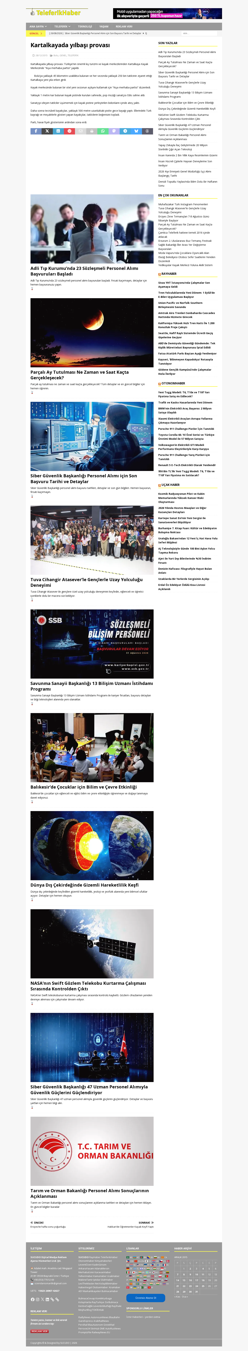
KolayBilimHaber (108, 1283)
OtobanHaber (100, 1287)
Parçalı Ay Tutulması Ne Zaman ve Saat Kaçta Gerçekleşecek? (80, 375)
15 (184, 1280)
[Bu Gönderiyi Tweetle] (47, 131)
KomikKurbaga (103, 1298)
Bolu (56, 55)
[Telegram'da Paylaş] (125, 131)
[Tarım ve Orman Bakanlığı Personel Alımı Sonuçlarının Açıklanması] (92, 1151)
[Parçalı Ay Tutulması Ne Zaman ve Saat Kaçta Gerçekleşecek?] (92, 332)
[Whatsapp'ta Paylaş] (102, 131)
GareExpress (85, 1321)
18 (203, 1280)
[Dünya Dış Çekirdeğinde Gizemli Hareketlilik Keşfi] (92, 845)
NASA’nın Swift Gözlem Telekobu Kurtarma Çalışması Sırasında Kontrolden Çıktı (88, 986)
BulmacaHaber (110, 1291)
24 (196, 1286)
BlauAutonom (95, 1324)
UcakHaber (113, 1276)
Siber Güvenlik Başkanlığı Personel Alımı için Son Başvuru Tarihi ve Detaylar (84, 478)
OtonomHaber (173, 383)
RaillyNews (84, 1317)
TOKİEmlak (98, 1309)
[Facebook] (33, 1299)
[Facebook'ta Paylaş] (36, 131)
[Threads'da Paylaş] (147, 131)
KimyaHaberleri (103, 1260)
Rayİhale (116, 1306)
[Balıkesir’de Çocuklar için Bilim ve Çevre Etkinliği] (92, 747)
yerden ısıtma (152, 1317)
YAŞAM (103, 26)
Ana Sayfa (37, 26)
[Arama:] (199, 33)
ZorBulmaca (111, 1302)
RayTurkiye (98, 1302)
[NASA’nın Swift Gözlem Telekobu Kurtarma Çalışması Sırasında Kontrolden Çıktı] (92, 943)
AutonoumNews (100, 1317)
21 (177, 1286)
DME (102, 1328)
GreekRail (108, 1324)
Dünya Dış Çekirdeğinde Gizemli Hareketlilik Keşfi (85, 885)
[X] (42, 1299)
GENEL (63, 55)
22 (184, 1286)
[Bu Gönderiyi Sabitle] (69, 131)
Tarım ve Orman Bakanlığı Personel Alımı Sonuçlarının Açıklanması (90, 1193)
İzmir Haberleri (134, 1317)
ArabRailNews (101, 1321)
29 (184, 1291)
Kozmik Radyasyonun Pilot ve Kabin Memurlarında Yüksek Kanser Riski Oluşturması (181, 498)
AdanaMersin (101, 1268)
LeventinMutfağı (102, 1306)
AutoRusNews (113, 1328)
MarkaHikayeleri (92, 1291)
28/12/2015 (42, 55)
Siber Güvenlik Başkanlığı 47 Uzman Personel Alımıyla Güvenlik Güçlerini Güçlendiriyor (89, 1089)
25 (203, 1286)
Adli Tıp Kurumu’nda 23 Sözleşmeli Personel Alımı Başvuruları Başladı (84, 271)
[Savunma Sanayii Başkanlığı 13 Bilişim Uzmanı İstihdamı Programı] (92, 644)
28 (177, 1291)
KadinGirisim (99, 1264)
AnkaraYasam (86, 1268)
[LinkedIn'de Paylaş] (58, 131)
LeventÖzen (85, 1264)
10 (196, 1274)
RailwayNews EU (101, 1332)
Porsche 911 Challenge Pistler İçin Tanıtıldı (186, 428)
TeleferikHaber (109, 1257)
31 (196, 1291)
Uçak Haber (171, 485)
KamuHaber (100, 1276)
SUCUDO (83, 1257)
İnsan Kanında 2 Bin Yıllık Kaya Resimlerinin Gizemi (187, 155)
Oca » (185, 1296)
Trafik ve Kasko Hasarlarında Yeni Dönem (185, 402)
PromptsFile (84, 1332)
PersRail (83, 1324)
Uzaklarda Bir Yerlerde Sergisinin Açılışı (183, 579)
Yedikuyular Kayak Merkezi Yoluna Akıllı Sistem (185, 265)
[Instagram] (37, 1299)
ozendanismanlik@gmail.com (50, 1283)
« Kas (177, 1296)
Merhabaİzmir (86, 1272)
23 (190, 1286)
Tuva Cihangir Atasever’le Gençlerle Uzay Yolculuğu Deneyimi (87, 582)
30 (190, 1291)
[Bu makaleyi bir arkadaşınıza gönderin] (80, 131)
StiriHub (95, 1328)
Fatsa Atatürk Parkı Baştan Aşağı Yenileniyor (187, 353)
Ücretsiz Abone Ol (145, 1297)
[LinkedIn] (47, 1299)
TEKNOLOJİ (85, 26)
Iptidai (96, 1279)
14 (177, 1280)
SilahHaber (107, 1279)
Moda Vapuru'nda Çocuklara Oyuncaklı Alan (183, 253)
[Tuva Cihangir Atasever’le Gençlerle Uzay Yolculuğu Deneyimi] (92, 540)
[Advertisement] (92, 164)
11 (203, 1274)
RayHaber (169, 274)
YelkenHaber (85, 1276)
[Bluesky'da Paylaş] (136, 131)
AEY (80, 1291)
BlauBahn (114, 1317)
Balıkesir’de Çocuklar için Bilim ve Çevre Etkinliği (84, 787)
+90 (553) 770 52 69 (44, 1279)
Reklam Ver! (124, 26)
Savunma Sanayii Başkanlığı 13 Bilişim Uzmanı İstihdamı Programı (92, 686)
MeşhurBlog (85, 1309)
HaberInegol (85, 1287)
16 (190, 1280)
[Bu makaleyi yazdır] (91, 131)
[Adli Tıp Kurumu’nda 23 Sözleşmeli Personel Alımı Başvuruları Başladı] (92, 229)
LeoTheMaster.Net (88, 1283)
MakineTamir (85, 1279)
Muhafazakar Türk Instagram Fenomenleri (183, 204)
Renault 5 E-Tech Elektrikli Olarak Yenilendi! (187, 465)
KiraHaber (114, 1287)
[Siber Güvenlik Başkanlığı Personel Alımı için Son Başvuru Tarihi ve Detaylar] (92, 436)
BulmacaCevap (86, 1298)
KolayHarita (84, 1302)
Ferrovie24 (84, 1328)
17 (196, 1280)
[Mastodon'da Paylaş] (114, 131)
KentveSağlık (85, 1306)
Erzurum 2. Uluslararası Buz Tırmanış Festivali (185, 240)
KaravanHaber (103, 1272)
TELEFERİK (60, 26)
